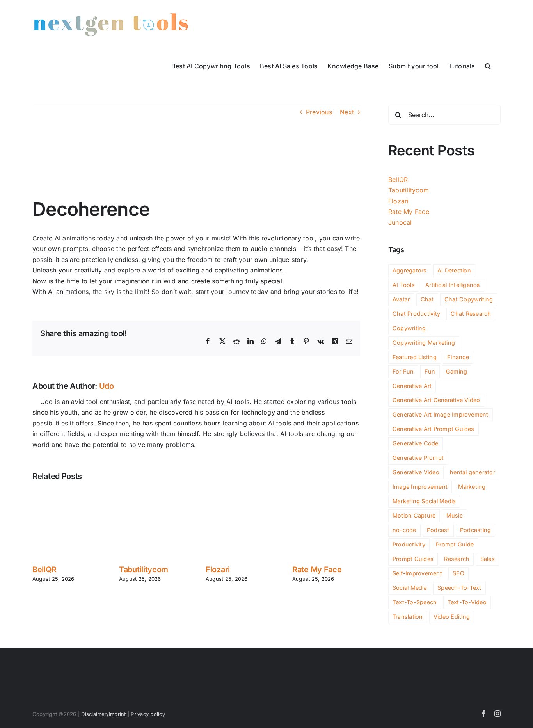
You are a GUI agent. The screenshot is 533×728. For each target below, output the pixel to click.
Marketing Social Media (424, 501)
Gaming (456, 371)
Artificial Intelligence (452, 284)
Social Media (410, 587)
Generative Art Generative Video (436, 400)
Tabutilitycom (143, 569)
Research (456, 558)
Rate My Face (316, 569)
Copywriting (409, 328)
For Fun (403, 371)
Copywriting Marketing (424, 342)
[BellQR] (66, 494)
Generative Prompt (418, 457)
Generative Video (416, 472)
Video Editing (452, 616)
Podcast (438, 530)
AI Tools (404, 284)
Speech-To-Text (459, 587)
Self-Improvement (417, 573)
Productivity (409, 544)
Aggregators (410, 270)
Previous (319, 112)
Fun (430, 371)
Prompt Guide (455, 544)
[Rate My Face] (326, 494)
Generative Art (412, 386)
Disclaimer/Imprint (103, 714)
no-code (404, 530)
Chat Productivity (416, 313)
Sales (487, 558)
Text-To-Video (467, 602)
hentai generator (472, 472)
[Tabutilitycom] (153, 494)
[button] (488, 65)
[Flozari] (240, 494)
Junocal (400, 222)
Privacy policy (148, 714)
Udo (106, 386)
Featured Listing (415, 357)
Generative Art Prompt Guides (433, 428)
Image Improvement (420, 486)
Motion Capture (414, 515)
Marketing (471, 486)
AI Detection (454, 270)
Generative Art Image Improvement (441, 414)
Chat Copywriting (468, 299)
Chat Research (471, 313)
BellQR (44, 569)
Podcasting (475, 530)
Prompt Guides (413, 558)
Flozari (218, 569)
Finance (458, 357)
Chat (427, 299)
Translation (408, 616)
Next (347, 112)
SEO (458, 573)
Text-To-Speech (415, 602)
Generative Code (416, 443)
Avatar (401, 299)
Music (454, 515)
